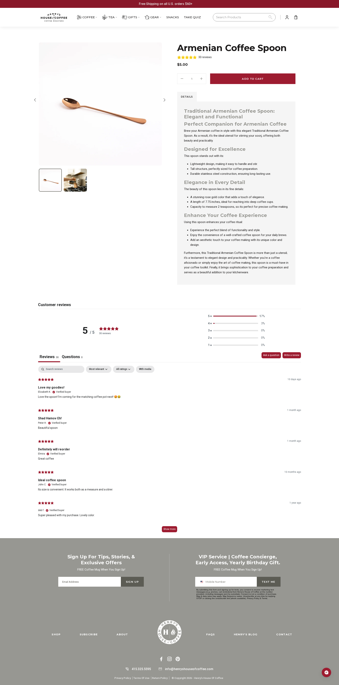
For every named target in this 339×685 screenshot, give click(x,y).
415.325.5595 (141, 669)
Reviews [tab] (49, 356)
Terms (264, 598)
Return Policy (160, 678)
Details (187, 96)
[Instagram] (169, 659)
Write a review (291, 355)
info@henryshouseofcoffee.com (189, 669)
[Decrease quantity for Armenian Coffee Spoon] (182, 79)
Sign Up (132, 581)
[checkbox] (145, 369)
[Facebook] (161, 659)
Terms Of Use (141, 678)
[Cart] (295, 17)
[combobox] (202, 581)
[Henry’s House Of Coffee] (58, 17)
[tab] (187, 97)
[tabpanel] (169, 451)
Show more (169, 529)
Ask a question (271, 355)
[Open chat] (326, 672)
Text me (268, 581)
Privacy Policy (253, 598)
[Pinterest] (178, 659)
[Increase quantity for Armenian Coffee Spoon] (201, 79)
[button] (244, 17)
